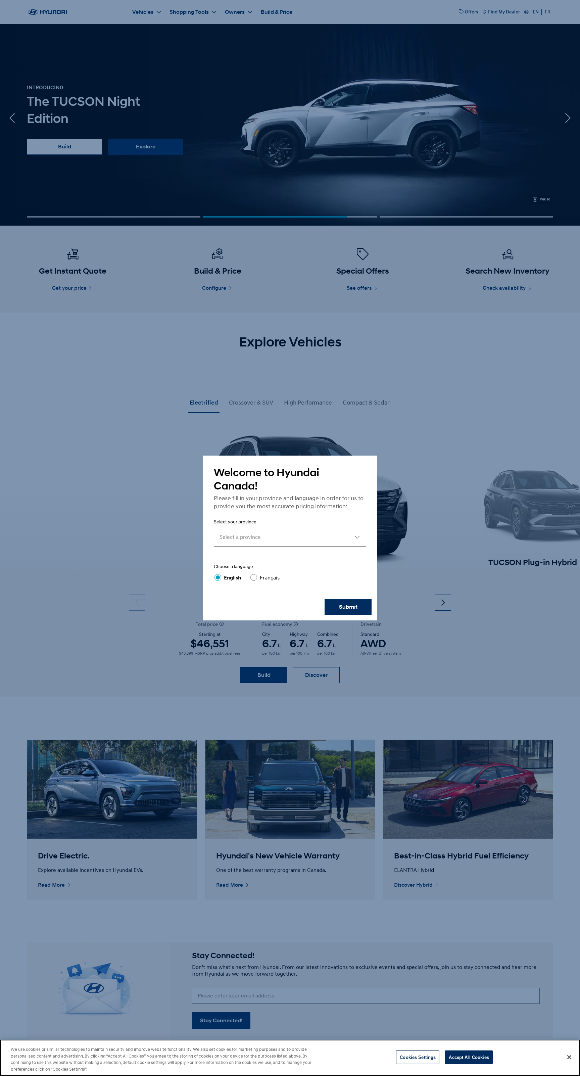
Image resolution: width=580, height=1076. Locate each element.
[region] (290, 1058)
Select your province (235, 522)
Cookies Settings (418, 1057)
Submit (348, 607)
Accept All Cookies (469, 1057)
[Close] (569, 1057)
